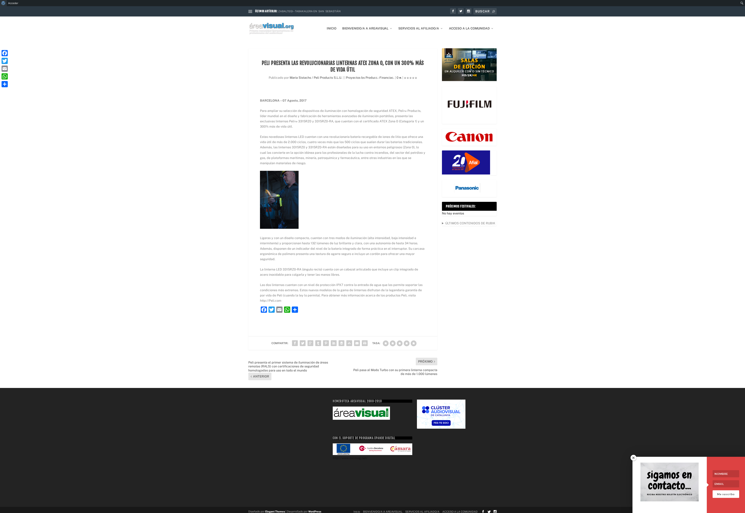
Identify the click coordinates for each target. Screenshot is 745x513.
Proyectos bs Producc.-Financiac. (370, 77)
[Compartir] (5, 84)
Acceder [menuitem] (13, 3)
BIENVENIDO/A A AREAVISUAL (365, 28)
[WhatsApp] (5, 76)
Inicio (331, 28)
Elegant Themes (275, 511)
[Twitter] (5, 61)
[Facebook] (5, 53)
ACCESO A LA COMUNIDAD (469, 28)
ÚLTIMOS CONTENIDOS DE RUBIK (470, 223)
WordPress (314, 511)
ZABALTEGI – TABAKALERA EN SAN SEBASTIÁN (309, 11)
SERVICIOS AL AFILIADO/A (418, 28)
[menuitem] (3, 3)
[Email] (5, 69)
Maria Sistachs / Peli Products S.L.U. (316, 77)
